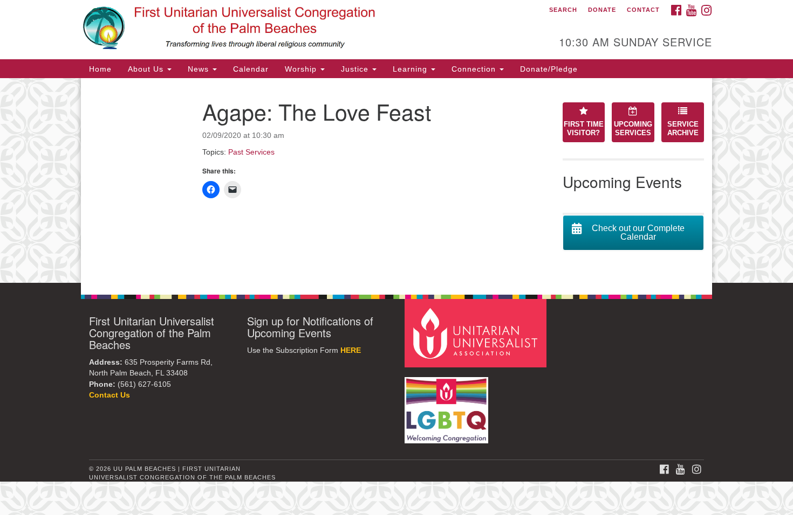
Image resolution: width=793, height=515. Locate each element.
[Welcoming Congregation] (448, 405)
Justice (356, 69)
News (199, 69)
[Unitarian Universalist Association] (477, 333)
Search (563, 9)
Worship (302, 69)
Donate (602, 9)
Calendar (251, 69)
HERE (350, 350)
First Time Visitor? (584, 128)
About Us (147, 69)
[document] (396, 180)
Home (100, 69)
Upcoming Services (633, 128)
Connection (475, 69)
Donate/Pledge (549, 69)
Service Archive (683, 128)
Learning (411, 69)
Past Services (251, 152)
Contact (643, 9)
